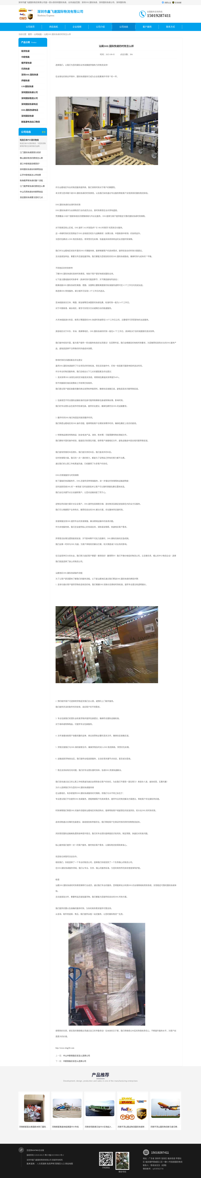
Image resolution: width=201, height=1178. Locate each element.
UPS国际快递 (27, 86)
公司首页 (30, 27)
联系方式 (170, 27)
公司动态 (123, 27)
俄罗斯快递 (26, 63)
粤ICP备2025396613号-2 (54, 1155)
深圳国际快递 (27, 116)
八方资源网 (41, 1164)
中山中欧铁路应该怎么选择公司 (76, 1056)
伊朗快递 (25, 80)
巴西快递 (25, 69)
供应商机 (53, 27)
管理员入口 (60, 1164)
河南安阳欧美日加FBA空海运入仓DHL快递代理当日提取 (76, 1127)
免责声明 (51, 1164)
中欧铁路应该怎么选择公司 (74, 1061)
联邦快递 (25, 51)
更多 (44, 132)
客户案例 (147, 27)
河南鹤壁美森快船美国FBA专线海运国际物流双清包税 (42, 1127)
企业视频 (77, 27)
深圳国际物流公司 (29, 98)
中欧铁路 (25, 57)
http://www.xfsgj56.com (65, 1048)
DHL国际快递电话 (29, 110)
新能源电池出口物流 (30, 122)
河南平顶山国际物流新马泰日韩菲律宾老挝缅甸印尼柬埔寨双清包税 (146, 1127)
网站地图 (69, 1164)
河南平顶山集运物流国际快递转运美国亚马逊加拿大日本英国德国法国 (114, 1127)
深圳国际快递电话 (29, 104)
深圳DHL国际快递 (29, 75)
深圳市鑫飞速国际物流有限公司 (39, 1160)
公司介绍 (100, 27)
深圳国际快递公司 (29, 92)
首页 (30, 34)
